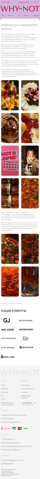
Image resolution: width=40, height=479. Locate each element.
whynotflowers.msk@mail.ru (11, 450)
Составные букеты (27, 389)
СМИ (3, 399)
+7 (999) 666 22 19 (7, 439)
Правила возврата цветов (10, 422)
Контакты (4, 392)
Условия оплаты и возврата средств (14, 415)
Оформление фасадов (26, 397)
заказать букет (24, 2)
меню (8, 2)
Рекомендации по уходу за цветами (7, 404)
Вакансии (4, 389)
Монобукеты (25, 385)
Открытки (24, 392)
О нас (3, 385)
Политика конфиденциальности (12, 460)
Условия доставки (7, 418)
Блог (2, 396)
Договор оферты (7, 464)
